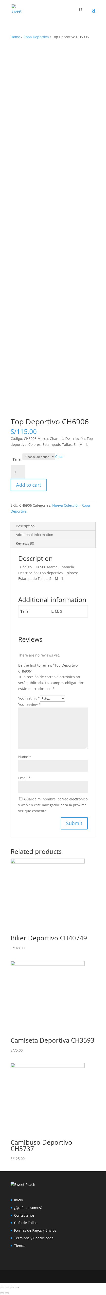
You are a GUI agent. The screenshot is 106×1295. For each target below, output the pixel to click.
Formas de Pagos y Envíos (35, 1230)
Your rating (29, 698)
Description (25, 526)
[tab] (53, 526)
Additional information (34, 534)
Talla (16, 459)
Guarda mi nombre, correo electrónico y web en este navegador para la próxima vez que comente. (53, 805)
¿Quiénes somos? (28, 1207)
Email (24, 778)
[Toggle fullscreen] (12, 1287)
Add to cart (28, 485)
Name (24, 756)
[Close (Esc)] (2, 1287)
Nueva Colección (66, 505)
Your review (29, 704)
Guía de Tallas (25, 1222)
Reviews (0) (25, 543)
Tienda (19, 1245)
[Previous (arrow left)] (2, 1293)
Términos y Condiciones (33, 1238)
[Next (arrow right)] (7, 1293)
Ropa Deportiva (36, 37)
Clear (59, 456)
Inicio (18, 1200)
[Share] (7, 1287)
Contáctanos (24, 1215)
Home (15, 37)
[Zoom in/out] (17, 1287)
